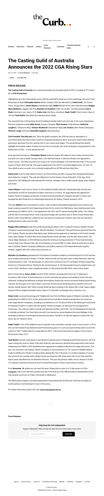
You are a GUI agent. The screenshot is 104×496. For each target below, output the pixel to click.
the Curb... (54, 487)
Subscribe (60, 47)
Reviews (11, 47)
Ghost (49, 490)
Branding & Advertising (50, 481)
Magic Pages (62, 490)
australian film (21, 78)
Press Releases (47, 46)
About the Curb (26, 481)
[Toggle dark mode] (94, 47)
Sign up (16, 481)
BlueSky (61, 481)
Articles (38, 47)
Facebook (70, 481)
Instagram (12, 372)
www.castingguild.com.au (50, 390)
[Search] (88, 47)
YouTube (87, 481)
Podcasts (30, 47)
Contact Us (36, 481)
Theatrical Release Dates (74, 46)
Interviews (20, 47)
